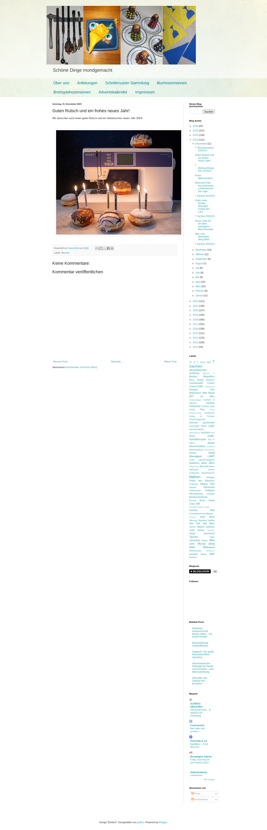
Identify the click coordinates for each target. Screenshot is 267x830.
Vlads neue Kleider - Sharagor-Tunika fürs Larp (202, 206)
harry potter (208, 426)
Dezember (201, 143)
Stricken (211, 530)
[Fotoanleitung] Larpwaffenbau (200, 644)
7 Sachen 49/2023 (205, 244)
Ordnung (193, 484)
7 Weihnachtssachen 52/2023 (204, 168)
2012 (196, 347)
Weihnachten (195, 550)
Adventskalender (113, 92)
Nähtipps (210, 477)
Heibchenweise (198, 772)
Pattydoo (210, 490)
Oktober (199, 254)
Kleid (212, 452)
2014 (196, 337)
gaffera (140, 822)
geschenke (209, 422)
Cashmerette (196, 383)
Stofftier (201, 530)
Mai (197, 277)
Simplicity (202, 520)
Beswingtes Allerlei (201, 756)
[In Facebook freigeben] (108, 248)
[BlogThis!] (101, 248)
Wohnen (193, 557)
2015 (196, 333)
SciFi (202, 517)
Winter (204, 554)
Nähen (195, 477)
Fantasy (210, 403)
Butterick (210, 380)
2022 (196, 301)
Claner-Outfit (196, 386)
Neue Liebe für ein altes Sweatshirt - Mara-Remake (204, 225)
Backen (193, 376)
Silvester (65, 253)
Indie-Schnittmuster (202, 437)
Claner (211, 383)
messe (211, 469)
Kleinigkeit (195, 456)
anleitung (194, 373)
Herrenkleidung (196, 429)
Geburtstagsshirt (197, 419)
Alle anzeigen (209, 780)
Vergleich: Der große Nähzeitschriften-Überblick (203, 654)
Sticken (201, 526)
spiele (211, 520)
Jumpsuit (211, 446)
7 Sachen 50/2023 (205, 216)
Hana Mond (74, 248)
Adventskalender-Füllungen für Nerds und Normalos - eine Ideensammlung (203, 667)
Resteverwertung (198, 497)
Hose (192, 436)
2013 (196, 342)
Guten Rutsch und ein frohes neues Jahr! (204, 158)
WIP (212, 554)
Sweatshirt (209, 533)
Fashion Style (208, 406)
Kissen (192, 453)
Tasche (193, 536)
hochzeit (205, 432)
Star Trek (194, 523)
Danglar (193, 389)
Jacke (211, 442)
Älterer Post (170, 361)
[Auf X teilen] (105, 248)
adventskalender (198, 370)
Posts (197, 793)
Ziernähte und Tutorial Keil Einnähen (199, 681)
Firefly (192, 409)
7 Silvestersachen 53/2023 (204, 149)
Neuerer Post (60, 361)
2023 (196, 139)
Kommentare (201, 799)
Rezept (192, 500)
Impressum (145, 92)
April (198, 282)
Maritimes (194, 463)
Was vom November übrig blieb (202, 236)
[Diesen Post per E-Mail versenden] (97, 248)
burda (200, 379)
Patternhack (195, 490)
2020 (196, 310)
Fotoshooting (195, 413)
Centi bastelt (197, 725)
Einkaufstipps (195, 400)
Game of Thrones (202, 416)
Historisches (194, 433)
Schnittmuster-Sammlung (127, 83)
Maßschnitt (194, 466)
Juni (198, 272)
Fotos (212, 410)
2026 (196, 126)
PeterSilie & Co (198, 741)
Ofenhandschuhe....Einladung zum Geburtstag (200, 713)
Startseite (116, 361)
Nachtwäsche (208, 473)
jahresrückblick (197, 446)
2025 (196, 130)
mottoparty (194, 473)
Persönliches (196, 493)
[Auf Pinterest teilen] (112, 248)
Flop (202, 409)
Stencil (192, 527)
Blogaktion (209, 376)
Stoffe (192, 530)
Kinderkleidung (196, 449)
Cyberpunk (210, 386)
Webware (209, 547)
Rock (202, 500)
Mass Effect (208, 463)
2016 (196, 328)
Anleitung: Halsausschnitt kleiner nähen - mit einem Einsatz (202, 632)
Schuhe (192, 517)
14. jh (192, 362)
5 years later (204, 362)
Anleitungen (87, 83)
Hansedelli (194, 426)
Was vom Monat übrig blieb (202, 544)
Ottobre (204, 484)
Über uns (61, 83)
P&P (212, 484)
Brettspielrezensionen (72, 92)
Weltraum (210, 551)
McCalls (204, 466)
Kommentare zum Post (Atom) (81, 367)
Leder (192, 460)
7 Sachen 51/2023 (205, 196)
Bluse (191, 380)
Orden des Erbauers (202, 480)
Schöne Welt (202, 510)
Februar (199, 291)
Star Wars (209, 523)
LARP (211, 456)
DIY (191, 396)
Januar (199, 295)
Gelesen (193, 422)
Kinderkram (209, 450)
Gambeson (209, 413)
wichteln (193, 554)
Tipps (212, 537)
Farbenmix (195, 406)
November (201, 249)
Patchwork (209, 487)
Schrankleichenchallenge (201, 513)
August (199, 263)
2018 (196, 319)
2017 (196, 324)
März (198, 286)
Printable (210, 494)
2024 (196, 135)
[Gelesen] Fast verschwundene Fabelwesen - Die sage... (204, 187)
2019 (196, 315)
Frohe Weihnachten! (204, 177)
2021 (196, 306)
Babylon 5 (209, 373)
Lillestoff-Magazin (206, 460)
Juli (197, 268)
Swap (192, 533)
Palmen (192, 487)
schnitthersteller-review (199, 507)
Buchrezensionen (172, 83)
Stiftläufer (210, 527)
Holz (213, 433)
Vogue (205, 540)
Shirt (212, 516)
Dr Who (208, 396)
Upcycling (194, 540)
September (201, 259)
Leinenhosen (196, 775)
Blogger (163, 822)
